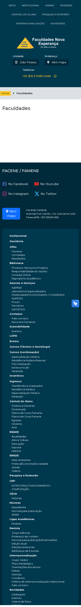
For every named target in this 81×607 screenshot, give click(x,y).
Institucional (30, 5)
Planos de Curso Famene (27, 413)
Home (5, 93)
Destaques (18, 594)
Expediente (19, 507)
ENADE (14, 432)
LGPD (13, 335)
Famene (17, 251)
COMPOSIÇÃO (20, 489)
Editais (16, 570)
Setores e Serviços (22, 283)
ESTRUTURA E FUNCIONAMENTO (31, 485)
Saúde (16, 467)
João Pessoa (27, 62)
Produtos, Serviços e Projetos (30, 267)
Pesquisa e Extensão (55, 14)
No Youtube (49, 184)
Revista (15, 528)
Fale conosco (20, 318)
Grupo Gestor (20, 560)
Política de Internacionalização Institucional (38, 581)
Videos (16, 471)
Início (12, 5)
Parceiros (17, 305)
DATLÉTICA (18, 309)
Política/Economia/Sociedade (30, 463)
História (16, 451)
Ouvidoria (16, 241)
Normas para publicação (27, 511)
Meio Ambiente (21, 460)
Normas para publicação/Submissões (34, 540)
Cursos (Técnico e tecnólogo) (30, 346)
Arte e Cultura (20, 440)
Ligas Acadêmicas (22, 519)
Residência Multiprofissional (28, 360)
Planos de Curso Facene (26, 416)
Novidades (58, 23)
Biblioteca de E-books (25, 551)
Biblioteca (16, 263)
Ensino (49, 5)
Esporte (16, 447)
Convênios (18, 578)
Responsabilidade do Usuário (29, 271)
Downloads (19, 409)
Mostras (15, 502)
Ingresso (66, 5)
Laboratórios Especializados (29, 291)
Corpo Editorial (21, 533)
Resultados (18, 258)
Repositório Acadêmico (26, 278)
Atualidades (19, 436)
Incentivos (17, 375)
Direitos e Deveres (23, 405)
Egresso (16, 420)
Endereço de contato (25, 536)
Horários (17, 423)
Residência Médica (23, 389)
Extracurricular (20, 367)
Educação (18, 443)
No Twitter (49, 194)
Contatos (16, 314)
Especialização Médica (26, 356)
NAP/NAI (17, 287)
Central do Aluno (24, 14)
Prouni (16, 302)
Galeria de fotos (21, 601)
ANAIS (15, 514)
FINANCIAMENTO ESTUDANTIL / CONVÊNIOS (38, 295)
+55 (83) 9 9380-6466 (36, 76)
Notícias (16, 498)
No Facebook (18, 184)
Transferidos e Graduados (27, 385)
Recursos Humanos (23, 322)
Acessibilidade (20, 326)
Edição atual (19, 543)
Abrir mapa (58, 62)
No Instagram (18, 194)
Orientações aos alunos (26, 567)
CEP (12, 481)
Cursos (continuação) (24, 352)
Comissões (18, 255)
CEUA (13, 493)
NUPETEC (17, 298)
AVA (14, 427)
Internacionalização (30, 23)
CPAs (13, 247)
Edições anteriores (23, 547)
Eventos (16, 331)
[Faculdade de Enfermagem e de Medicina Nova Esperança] (40, 42)
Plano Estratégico (22, 563)
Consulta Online (21, 275)
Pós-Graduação (21, 364)
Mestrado (17, 371)
